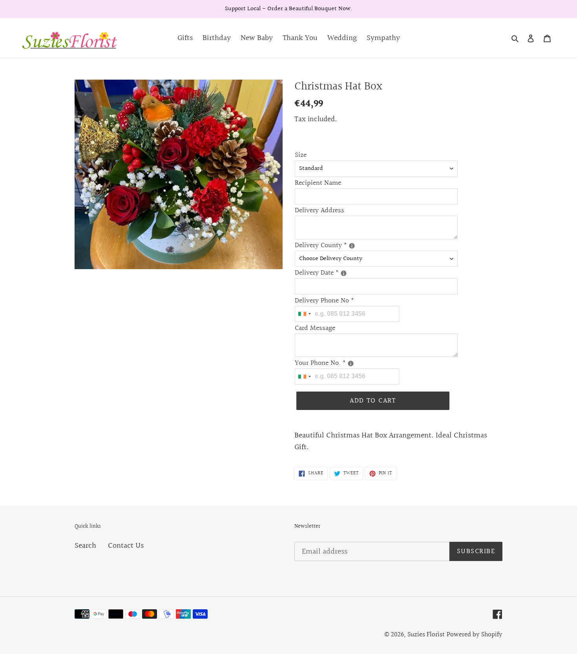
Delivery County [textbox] (334, 245)
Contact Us (126, 545)
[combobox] (304, 314)
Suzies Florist (426, 634)
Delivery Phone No (324, 300)
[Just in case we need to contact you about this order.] (351, 363)
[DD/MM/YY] (344, 273)
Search (85, 545)
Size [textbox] (301, 155)
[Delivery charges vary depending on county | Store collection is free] (352, 246)
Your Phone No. (334, 363)
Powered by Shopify (474, 634)
